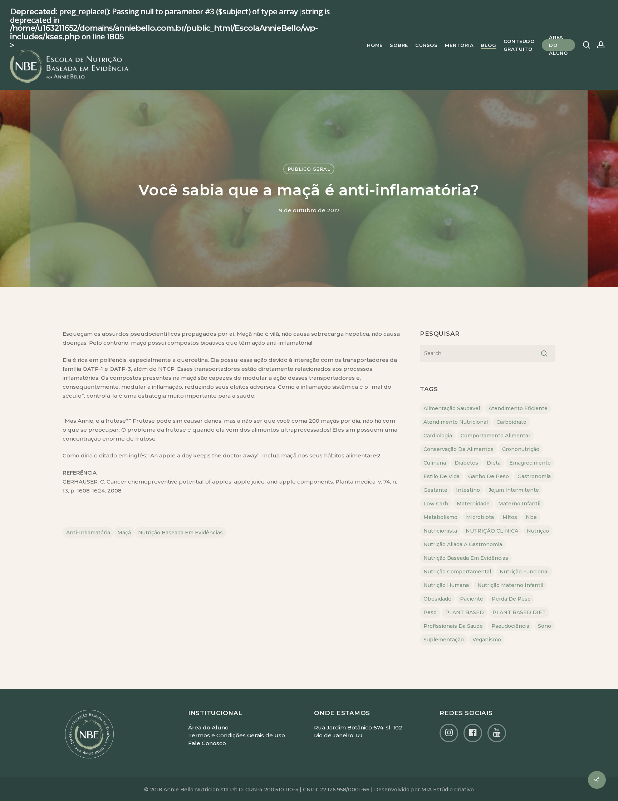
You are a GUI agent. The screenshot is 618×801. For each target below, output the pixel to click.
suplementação (443, 639)
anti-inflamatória (88, 532)
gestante (435, 490)
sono (544, 626)
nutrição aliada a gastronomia (462, 544)
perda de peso (511, 599)
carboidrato (511, 422)
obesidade (437, 599)
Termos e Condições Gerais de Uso (236, 735)
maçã (124, 532)
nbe (531, 517)
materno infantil (519, 503)
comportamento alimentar (495, 435)
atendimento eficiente (518, 408)
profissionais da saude (453, 626)
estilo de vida (441, 476)
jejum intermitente (514, 490)
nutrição (538, 531)
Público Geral (309, 169)
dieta (494, 463)
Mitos (509, 517)
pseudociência (510, 626)
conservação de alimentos (458, 449)
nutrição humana (446, 585)
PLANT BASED (464, 612)
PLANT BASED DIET (519, 612)
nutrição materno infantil (510, 585)
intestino (468, 490)
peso (430, 612)
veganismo (486, 639)
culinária (434, 463)
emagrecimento (530, 463)
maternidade (473, 503)
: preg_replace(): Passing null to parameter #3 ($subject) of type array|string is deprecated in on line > (170, 28)
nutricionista (440, 531)
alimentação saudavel (451, 408)
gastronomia (534, 476)
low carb (435, 503)
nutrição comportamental (457, 571)
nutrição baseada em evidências (180, 532)
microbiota (480, 517)
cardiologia (437, 435)
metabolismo (440, 517)
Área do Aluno (208, 727)
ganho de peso (488, 476)
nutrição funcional (524, 571)
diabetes (466, 463)
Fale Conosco (207, 743)
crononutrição (520, 449)
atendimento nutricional (455, 422)
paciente (471, 599)
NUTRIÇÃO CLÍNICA (492, 531)
